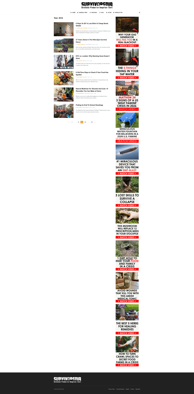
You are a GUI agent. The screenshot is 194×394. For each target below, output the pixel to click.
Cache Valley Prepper (82, 28)
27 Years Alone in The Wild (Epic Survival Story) (91, 40)
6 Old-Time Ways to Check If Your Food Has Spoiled (92, 73)
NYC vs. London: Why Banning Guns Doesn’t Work (93, 57)
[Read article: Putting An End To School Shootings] (64, 111)
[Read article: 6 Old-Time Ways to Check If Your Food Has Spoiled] (64, 78)
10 (95, 93)
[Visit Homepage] (97, 5)
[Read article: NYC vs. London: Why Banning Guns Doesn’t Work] (64, 62)
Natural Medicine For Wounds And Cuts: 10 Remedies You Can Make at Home (92, 89)
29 (85, 122)
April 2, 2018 (87, 77)
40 (91, 122)
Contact (132, 389)
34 (93, 107)
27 (78, 122)
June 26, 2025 (92, 28)
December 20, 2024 (87, 107)
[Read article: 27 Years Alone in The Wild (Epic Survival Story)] (64, 45)
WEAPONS (94, 12)
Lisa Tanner (80, 77)
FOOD (102, 12)
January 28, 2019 (89, 93)
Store (109, 12)
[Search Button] (139, 12)
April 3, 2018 (86, 60)
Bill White (79, 60)
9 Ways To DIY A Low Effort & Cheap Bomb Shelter (92, 24)
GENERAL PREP (83, 12)
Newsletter (118, 12)
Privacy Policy (111, 389)
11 (97, 28)
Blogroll (127, 389)
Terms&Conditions (120, 389)
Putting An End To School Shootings (89, 105)
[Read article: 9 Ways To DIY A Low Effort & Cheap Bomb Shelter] (64, 29)
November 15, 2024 (91, 44)
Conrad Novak (80, 93)
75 (91, 60)
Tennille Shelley (81, 44)
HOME (73, 12)
